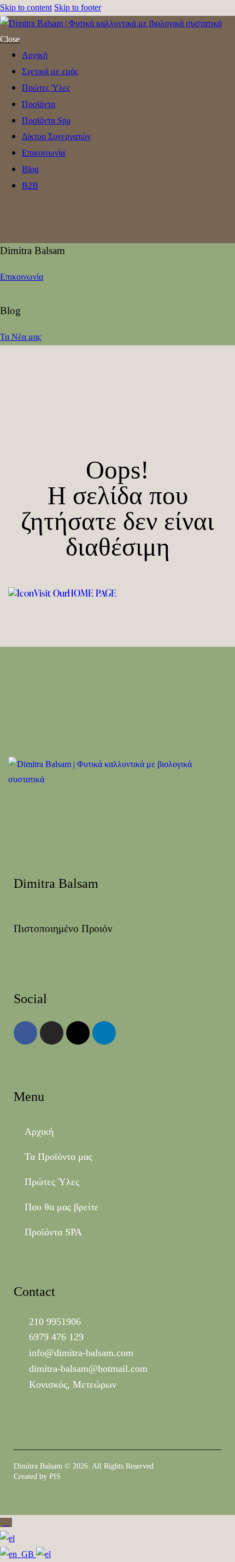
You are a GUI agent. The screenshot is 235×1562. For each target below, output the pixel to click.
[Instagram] (51, 1033)
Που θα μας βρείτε (62, 1206)
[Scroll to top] (6, 1522)
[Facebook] (25, 1033)
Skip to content (26, 7)
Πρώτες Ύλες (52, 1181)
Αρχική (39, 1131)
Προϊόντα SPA (53, 1232)
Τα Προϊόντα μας (58, 1156)
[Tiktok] (78, 1033)
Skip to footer (77, 7)
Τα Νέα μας (20, 336)
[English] (18, 1554)
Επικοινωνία (21, 276)
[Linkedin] (104, 1033)
